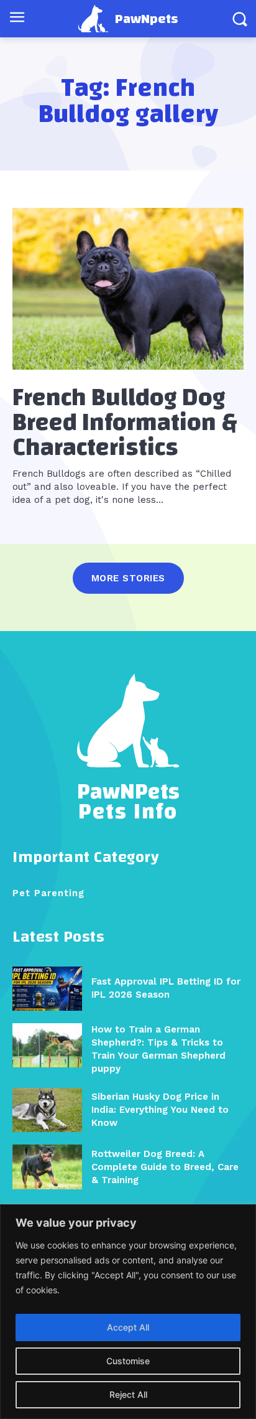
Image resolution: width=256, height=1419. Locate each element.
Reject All (128, 1394)
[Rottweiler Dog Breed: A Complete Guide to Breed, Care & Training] (47, 1167)
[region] (128, 1311)
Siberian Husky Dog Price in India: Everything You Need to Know (160, 1109)
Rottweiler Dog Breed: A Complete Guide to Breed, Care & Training (165, 1167)
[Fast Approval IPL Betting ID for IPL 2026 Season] (47, 989)
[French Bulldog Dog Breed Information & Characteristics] (128, 289)
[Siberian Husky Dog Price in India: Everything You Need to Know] (47, 1110)
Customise (128, 1361)
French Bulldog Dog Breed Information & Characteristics (124, 423)
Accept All (128, 1327)
